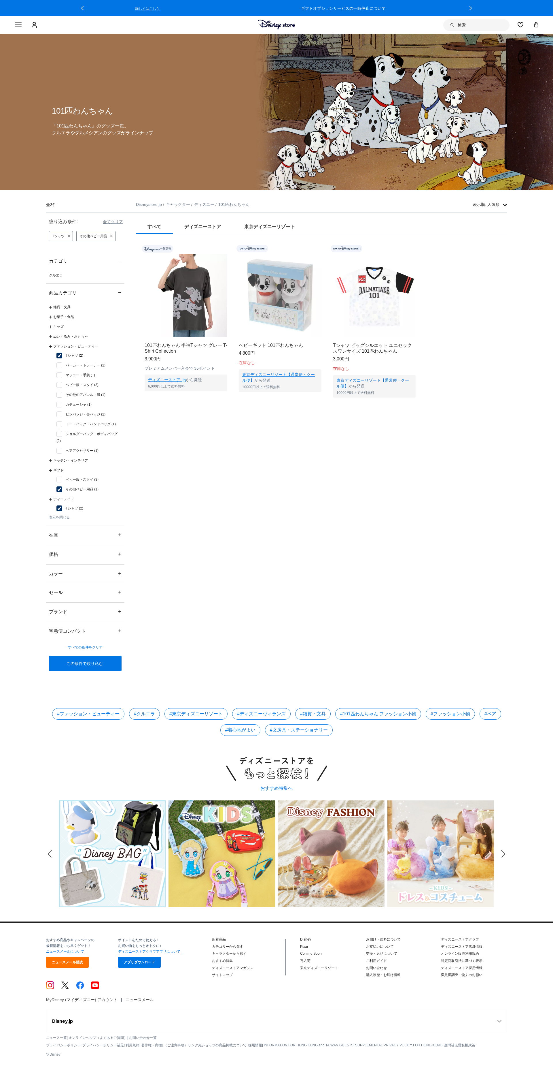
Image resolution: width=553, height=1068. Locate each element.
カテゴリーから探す (227, 947)
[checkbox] (69, 355)
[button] (82, 8)
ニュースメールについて (65, 951)
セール (85, 592)
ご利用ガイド (376, 961)
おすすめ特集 (222, 961)
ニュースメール (140, 999)
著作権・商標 (151, 1045)
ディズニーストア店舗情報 (461, 947)
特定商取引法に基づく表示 (461, 961)
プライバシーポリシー (63, 1045)
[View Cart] (536, 24)
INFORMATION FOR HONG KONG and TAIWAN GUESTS (308, 1045)
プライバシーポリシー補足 (103, 1045)
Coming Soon (311, 954)
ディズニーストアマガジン (232, 968)
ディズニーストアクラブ (460, 939)
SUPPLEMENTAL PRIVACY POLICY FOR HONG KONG (398, 1045)
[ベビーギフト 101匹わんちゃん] (280, 295)
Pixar (304, 947)
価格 (85, 554)
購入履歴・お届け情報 (383, 975)
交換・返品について (381, 954)
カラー (85, 573)
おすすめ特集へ (276, 788)
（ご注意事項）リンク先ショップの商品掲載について (205, 1045)
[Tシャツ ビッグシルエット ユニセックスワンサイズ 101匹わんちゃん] (374, 295)
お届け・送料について (383, 939)
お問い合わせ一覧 (143, 1038)
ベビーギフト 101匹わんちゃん (271, 345)
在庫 (85, 535)
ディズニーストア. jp (167, 379)
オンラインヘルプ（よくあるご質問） (98, 1038)
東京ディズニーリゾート (319, 968)
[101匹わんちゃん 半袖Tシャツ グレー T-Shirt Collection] (186, 295)
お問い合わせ (376, 968)
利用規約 (132, 1045)
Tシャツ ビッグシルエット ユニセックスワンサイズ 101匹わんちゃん (372, 348)
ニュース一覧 (56, 1038)
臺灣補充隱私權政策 (459, 1045)
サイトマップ (222, 975)
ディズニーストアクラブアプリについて (149, 951)
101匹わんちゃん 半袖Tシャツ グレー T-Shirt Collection (186, 348)
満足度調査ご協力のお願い (461, 975)
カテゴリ (85, 261)
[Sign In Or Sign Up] (35, 25)
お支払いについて (380, 947)
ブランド (85, 611)
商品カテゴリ (85, 292)
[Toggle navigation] (18, 25)
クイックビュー (186, 398)
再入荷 (305, 961)
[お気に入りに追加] (226, 248)
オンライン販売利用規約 (460, 954)
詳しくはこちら (392, 9)
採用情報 (255, 1045)
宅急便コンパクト (85, 631)
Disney (305, 939)
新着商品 (219, 939)
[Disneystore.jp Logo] (276, 24)
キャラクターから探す (229, 954)
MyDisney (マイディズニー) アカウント (82, 999)
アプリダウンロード (139, 962)
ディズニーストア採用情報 (461, 968)
